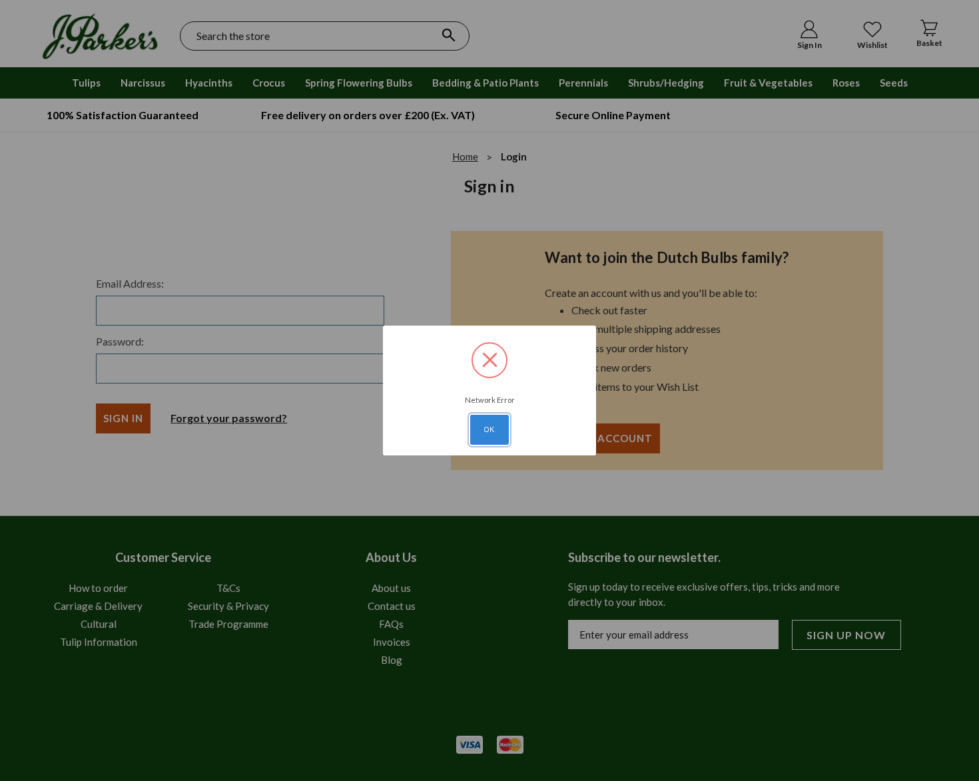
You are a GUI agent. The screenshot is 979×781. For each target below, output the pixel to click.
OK (489, 429)
